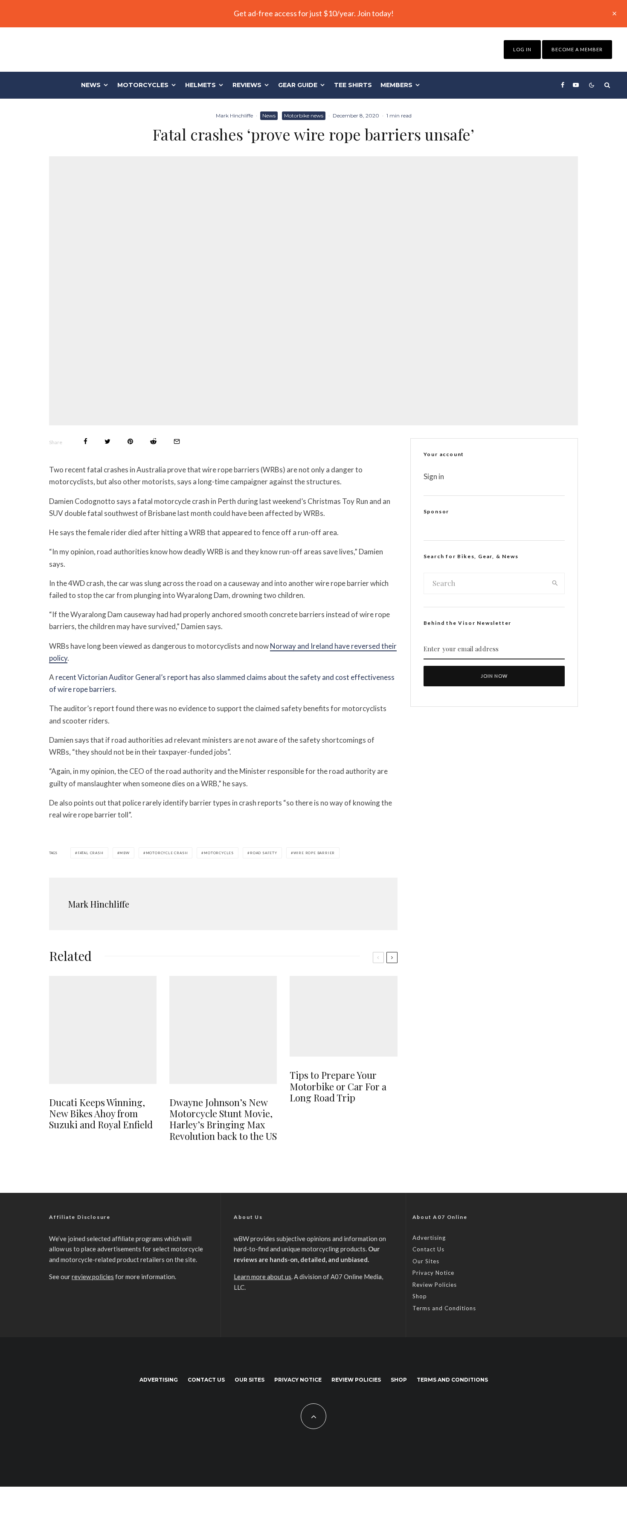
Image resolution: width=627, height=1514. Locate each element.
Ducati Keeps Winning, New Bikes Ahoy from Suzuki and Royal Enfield (101, 1113)
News (91, 85)
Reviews (246, 85)
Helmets (200, 85)
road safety (263, 853)
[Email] (177, 441)
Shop (419, 1296)
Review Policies (434, 1284)
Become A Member (577, 49)
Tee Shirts (353, 85)
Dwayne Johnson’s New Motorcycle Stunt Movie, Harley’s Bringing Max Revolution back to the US (223, 1119)
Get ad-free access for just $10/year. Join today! (314, 13)
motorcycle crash (167, 853)
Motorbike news (303, 115)
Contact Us (428, 1249)
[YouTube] (576, 85)
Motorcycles (142, 85)
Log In (522, 49)
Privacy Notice (433, 1272)
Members (396, 85)
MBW (124, 853)
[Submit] (153, 441)
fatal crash (91, 853)
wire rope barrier (314, 853)
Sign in (434, 476)
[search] (555, 583)
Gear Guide (297, 85)
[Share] (85, 441)
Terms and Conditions (444, 1308)
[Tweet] (107, 441)
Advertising (429, 1237)
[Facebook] (563, 85)
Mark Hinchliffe (234, 115)
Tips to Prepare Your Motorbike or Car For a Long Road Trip (338, 1086)
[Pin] (130, 441)
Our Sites (425, 1261)
